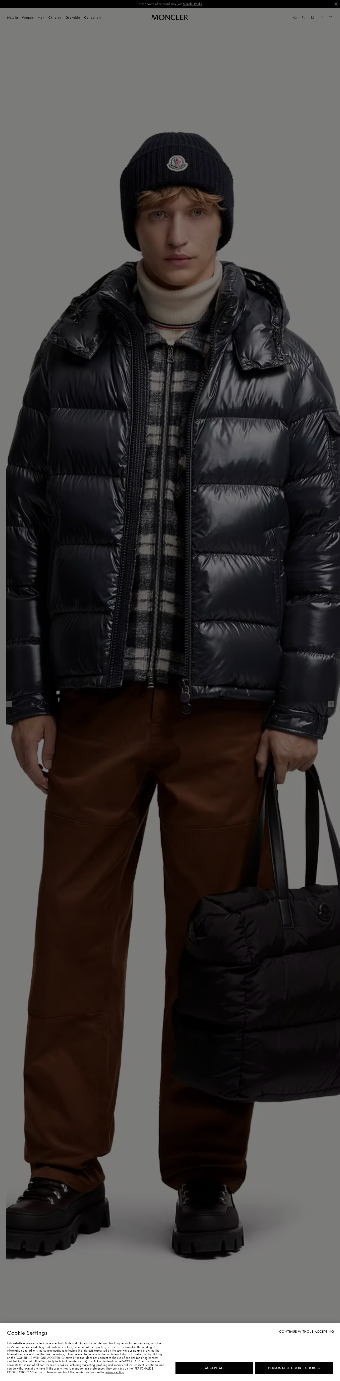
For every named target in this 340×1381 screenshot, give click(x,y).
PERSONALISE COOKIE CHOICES (294, 1368)
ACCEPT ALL (214, 1368)
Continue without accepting (306, 1332)
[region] (170, 1352)
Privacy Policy (115, 1372)
